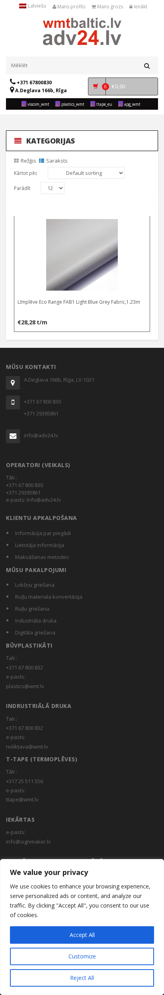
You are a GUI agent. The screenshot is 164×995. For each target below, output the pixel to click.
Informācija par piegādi (43, 533)
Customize (82, 956)
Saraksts (57, 160)
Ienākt (140, 6)
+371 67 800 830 (42, 401)
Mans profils (70, 6)
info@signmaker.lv (28, 841)
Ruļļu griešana (32, 608)
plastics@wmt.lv (25, 686)
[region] (82, 927)
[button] (82, 223)
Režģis (28, 160)
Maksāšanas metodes (42, 557)
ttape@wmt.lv (22, 799)
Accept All (82, 935)
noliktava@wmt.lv (27, 746)
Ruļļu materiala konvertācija (48, 596)
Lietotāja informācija (39, 545)
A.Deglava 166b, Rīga (40, 90)
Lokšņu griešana (35, 584)
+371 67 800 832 (24, 667)
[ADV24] (82, 30)
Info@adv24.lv (44, 499)
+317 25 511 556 (24, 781)
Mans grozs (109, 6)
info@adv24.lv (41, 435)
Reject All (82, 977)
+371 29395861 (41, 413)
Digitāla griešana (35, 632)
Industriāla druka (36, 620)
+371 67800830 (34, 82)
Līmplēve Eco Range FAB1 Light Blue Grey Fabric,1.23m (79, 302)
